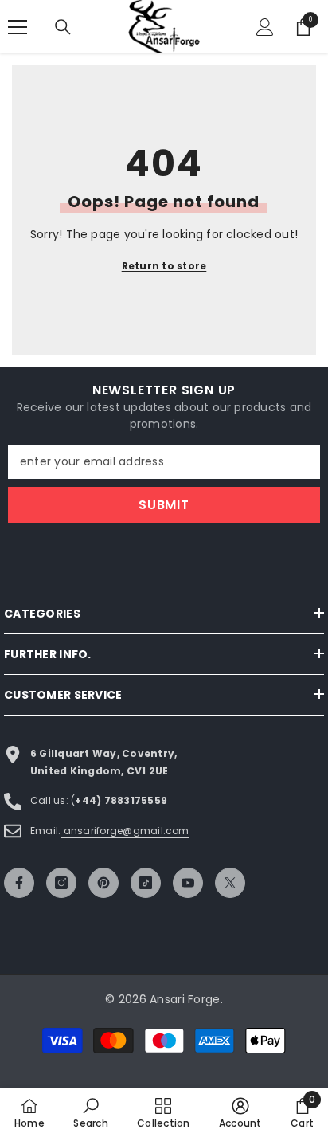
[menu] (17, 27)
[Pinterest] (103, 883)
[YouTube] (188, 883)
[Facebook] (19, 883)
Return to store (164, 265)
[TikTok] (146, 883)
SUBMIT (164, 505)
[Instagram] (61, 883)
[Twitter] (230, 883)
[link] (90, 1112)
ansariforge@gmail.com (125, 830)
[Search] (62, 27)
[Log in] (265, 27)
